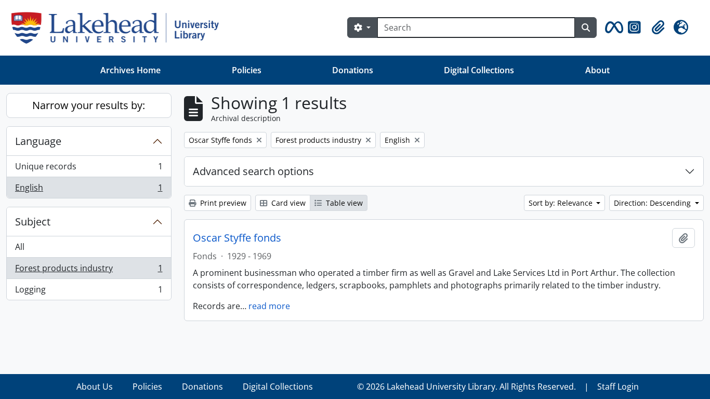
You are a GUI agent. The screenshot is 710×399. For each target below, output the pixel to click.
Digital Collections (479, 70)
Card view (287, 203)
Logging (89, 292)
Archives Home (130, 70)
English (89, 190)
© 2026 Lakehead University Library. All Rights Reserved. (466, 386)
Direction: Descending (653, 203)
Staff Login (618, 386)
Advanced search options (253, 171)
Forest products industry (89, 270)
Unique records (89, 169)
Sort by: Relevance (562, 203)
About (597, 70)
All (19, 246)
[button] (612, 27)
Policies (246, 70)
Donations (352, 70)
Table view (343, 203)
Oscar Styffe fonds (237, 238)
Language (38, 141)
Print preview (222, 203)
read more (269, 306)
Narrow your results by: (88, 105)
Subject (32, 222)
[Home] (119, 28)
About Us (94, 386)
